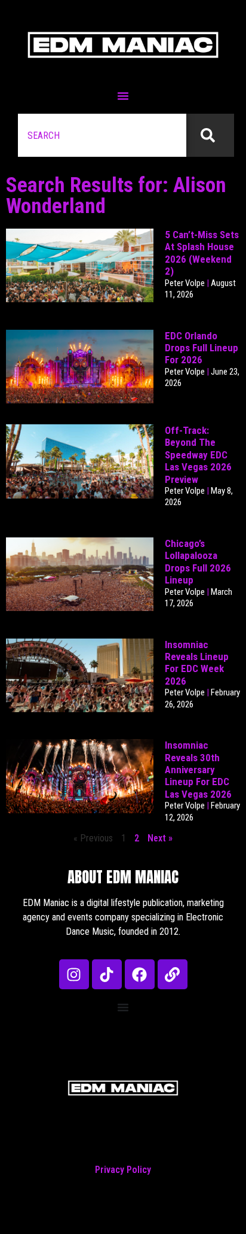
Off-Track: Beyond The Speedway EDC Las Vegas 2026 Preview (198, 454)
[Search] (210, 135)
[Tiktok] (107, 974)
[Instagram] (74, 974)
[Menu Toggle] (123, 96)
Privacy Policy (123, 1169)
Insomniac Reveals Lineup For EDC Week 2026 (197, 663)
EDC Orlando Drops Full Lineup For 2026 (201, 348)
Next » (160, 838)
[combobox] (102, 135)
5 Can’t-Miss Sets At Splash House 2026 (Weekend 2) (202, 253)
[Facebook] (140, 974)
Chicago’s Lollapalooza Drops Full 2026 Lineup (198, 561)
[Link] (172, 974)
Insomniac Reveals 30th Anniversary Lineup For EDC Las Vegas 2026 (198, 769)
